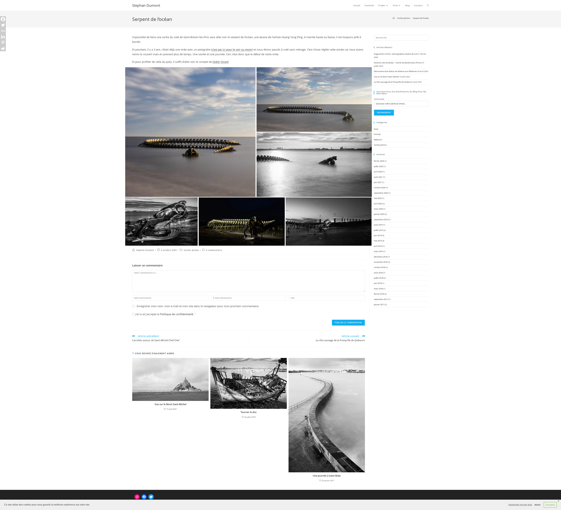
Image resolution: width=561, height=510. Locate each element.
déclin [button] (537, 505)
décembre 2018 (380, 256)
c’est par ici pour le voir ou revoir (232, 49)
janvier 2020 (379, 214)
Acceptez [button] (550, 505)
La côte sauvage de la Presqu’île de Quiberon (393, 82)
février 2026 (379, 161)
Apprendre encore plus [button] (520, 504)
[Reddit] (3, 48)
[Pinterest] (3, 42)
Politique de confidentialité (177, 314)
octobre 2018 (379, 267)
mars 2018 (378, 288)
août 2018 (378, 272)
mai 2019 (378, 240)
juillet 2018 (378, 278)
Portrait (377, 134)
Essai (376, 129)
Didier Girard (220, 62)
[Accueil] (394, 18)
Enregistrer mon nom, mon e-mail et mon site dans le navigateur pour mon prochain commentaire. (198, 306)
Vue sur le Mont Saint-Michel (170, 404)
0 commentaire (214, 250)
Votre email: (379, 99)
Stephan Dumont (146, 5)
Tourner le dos (249, 412)
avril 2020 (378, 203)
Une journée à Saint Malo (327, 475)
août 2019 (378, 224)
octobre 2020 (379, 187)
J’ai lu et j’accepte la (165, 314)
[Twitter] (3, 25)
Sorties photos (191, 250)
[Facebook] (3, 19)
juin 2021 (378, 182)
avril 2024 (378, 171)
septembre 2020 (381, 193)
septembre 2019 (381, 219)
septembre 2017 (381, 299)
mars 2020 (378, 209)
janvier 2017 (379, 304)
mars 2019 (378, 251)
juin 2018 (378, 283)
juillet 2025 (378, 166)
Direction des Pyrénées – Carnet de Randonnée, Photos (398, 62)
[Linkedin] (3, 37)
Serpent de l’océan (421, 18)
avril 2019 (378, 246)
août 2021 (378, 177)
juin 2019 (378, 235)
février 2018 (379, 294)
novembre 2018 (380, 262)
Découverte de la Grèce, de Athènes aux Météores (395, 71)
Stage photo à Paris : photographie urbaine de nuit (396, 54)
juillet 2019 (378, 230)
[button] (190, 132)
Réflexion (378, 139)
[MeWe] (3, 31)
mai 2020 (378, 198)
